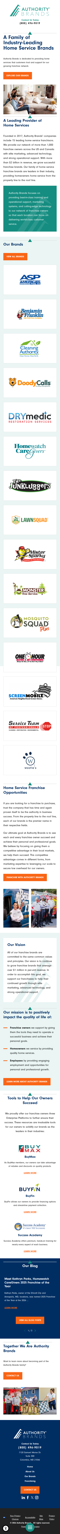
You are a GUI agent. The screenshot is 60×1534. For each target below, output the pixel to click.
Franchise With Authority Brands (25, 877)
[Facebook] (27, 1497)
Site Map (41, 1517)
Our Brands (30, 1476)
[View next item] (35, 1330)
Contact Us (13, 1375)
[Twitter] (32, 1497)
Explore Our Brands (18, 75)
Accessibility (30, 1517)
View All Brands (15, 256)
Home (30, 1466)
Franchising (30, 1481)
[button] (5, 1528)
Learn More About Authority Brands (27, 1081)
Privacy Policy (52, 1517)
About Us (30, 1471)
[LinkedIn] (23, 1497)
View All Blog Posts (30, 1320)
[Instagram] (36, 1497)
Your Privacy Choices (15, 1517)
